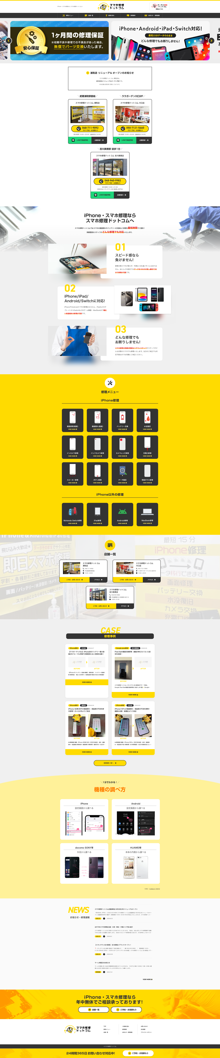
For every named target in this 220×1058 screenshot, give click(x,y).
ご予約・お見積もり (140, 1053)
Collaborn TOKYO (154, 888)
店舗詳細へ (98, 140)
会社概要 (143, 1029)
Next (211, 40)
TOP (105, 1026)
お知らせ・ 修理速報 (154, 15)
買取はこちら (159, 9)
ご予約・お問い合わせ (73, 579)
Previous (8, 40)
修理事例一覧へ (108, 763)
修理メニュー (69, 15)
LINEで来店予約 (82, 140)
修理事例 (133, 15)
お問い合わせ (144, 1026)
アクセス (97, 579)
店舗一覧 (90, 15)
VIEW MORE (147, 979)
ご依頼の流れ (125, 1026)
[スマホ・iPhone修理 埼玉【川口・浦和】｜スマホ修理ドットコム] (111, 6)
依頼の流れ (111, 15)
